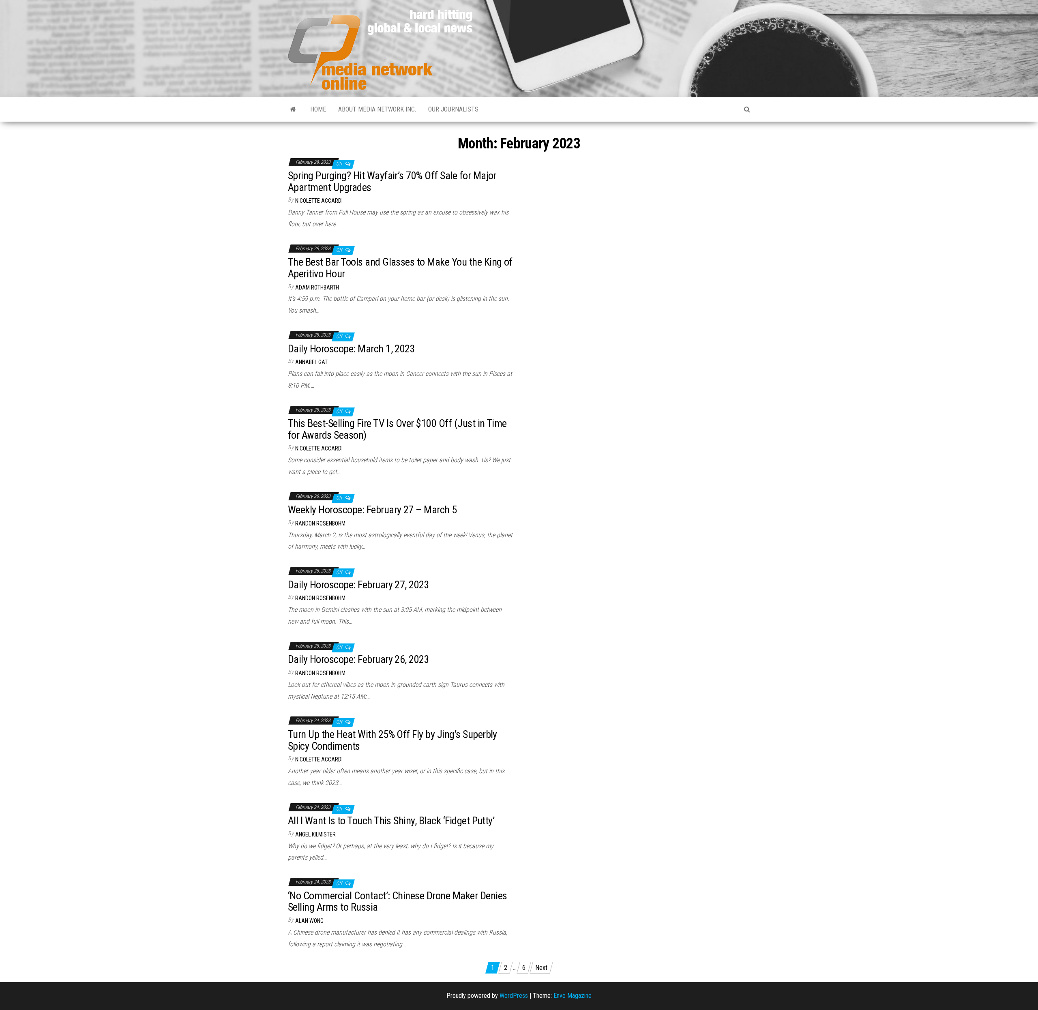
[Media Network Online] (293, 109)
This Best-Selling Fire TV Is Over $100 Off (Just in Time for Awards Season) (397, 429)
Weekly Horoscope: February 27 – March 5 (372, 510)
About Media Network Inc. (377, 109)
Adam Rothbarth (317, 287)
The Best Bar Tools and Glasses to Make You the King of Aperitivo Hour (400, 268)
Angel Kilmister (315, 834)
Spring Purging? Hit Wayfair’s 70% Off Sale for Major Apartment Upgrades (392, 181)
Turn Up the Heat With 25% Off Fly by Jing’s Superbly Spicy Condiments (392, 740)
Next (541, 967)
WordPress (514, 995)
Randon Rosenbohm (320, 523)
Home (318, 109)
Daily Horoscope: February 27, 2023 (358, 585)
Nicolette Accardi (319, 200)
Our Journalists (453, 109)
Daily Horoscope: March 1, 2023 (351, 349)
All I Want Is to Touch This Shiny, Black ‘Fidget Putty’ (391, 821)
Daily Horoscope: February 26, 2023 (358, 659)
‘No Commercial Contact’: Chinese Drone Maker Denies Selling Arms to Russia (397, 902)
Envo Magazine (572, 995)
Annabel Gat (311, 362)
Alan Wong (309, 921)
